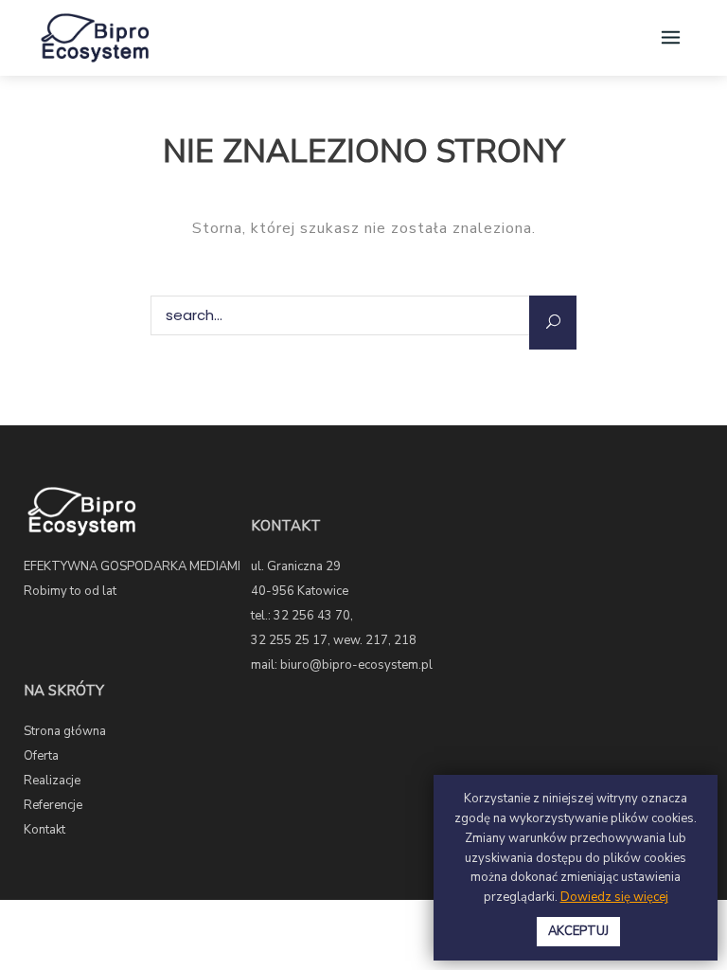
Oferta (41, 755)
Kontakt (44, 829)
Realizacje (52, 780)
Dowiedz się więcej (614, 897)
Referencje (53, 805)
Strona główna (65, 731)
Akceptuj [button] (578, 931)
